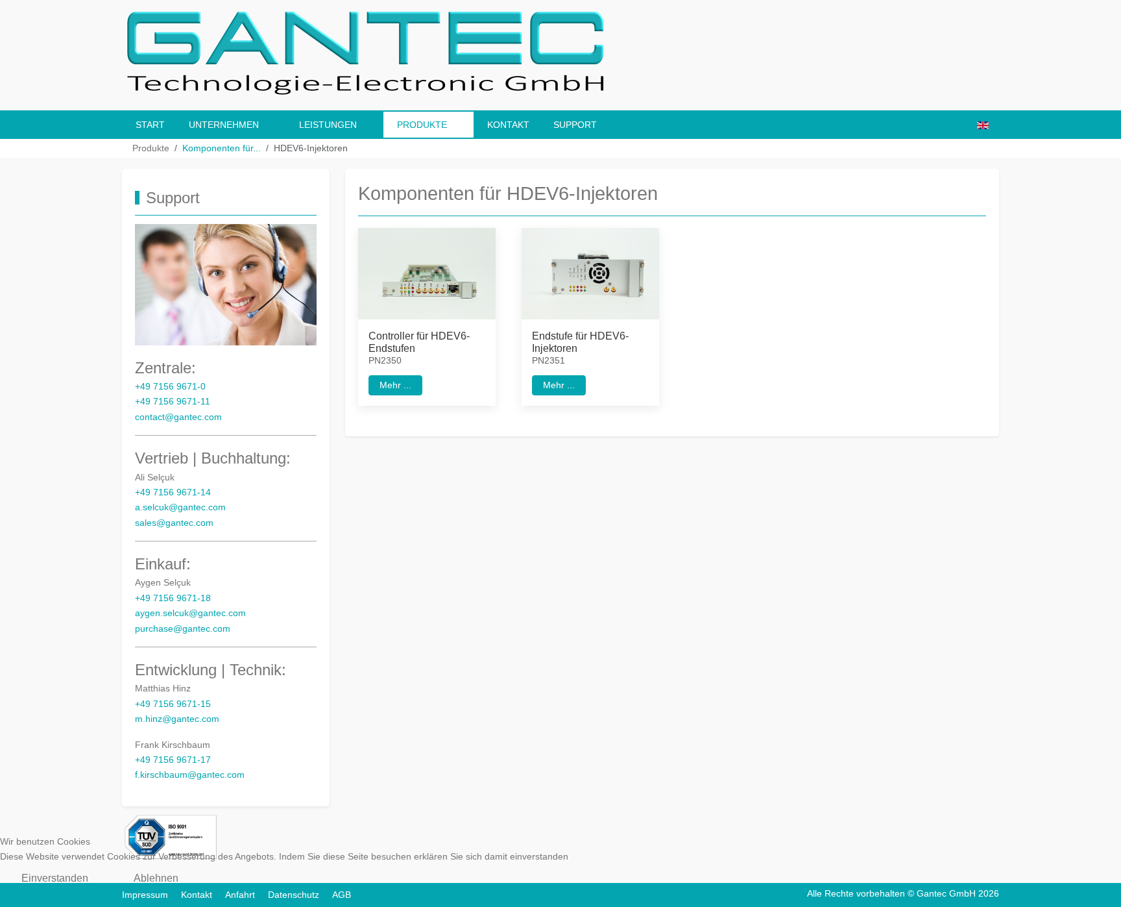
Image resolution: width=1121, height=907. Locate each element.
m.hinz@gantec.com (177, 719)
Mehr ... (395, 384)
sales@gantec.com (174, 523)
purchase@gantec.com (182, 629)
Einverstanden (54, 878)
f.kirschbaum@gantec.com (190, 775)
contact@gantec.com (178, 417)
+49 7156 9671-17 (173, 760)
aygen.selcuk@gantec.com (190, 613)
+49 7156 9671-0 (170, 386)
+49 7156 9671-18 (173, 598)
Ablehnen (156, 878)
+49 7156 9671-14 (173, 492)
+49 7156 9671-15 (173, 704)
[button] (427, 273)
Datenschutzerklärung (561, 899)
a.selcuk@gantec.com (180, 507)
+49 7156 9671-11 (172, 401)
